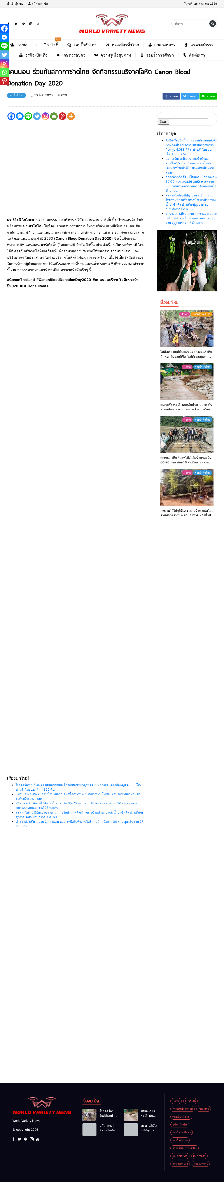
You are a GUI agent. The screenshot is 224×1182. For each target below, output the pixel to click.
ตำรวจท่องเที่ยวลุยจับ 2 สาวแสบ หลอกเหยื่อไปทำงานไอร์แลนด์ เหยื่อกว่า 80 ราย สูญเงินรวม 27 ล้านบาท (191, 218)
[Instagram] (45, 116)
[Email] (54, 116)
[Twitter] (37, 116)
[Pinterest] (62, 116)
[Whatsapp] (4, 72)
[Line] (28, 116)
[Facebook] (11, 116)
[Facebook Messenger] (20, 116)
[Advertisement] (112, 904)
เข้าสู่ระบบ (16, 3)
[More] (71, 116)
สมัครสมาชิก (39, 3)
